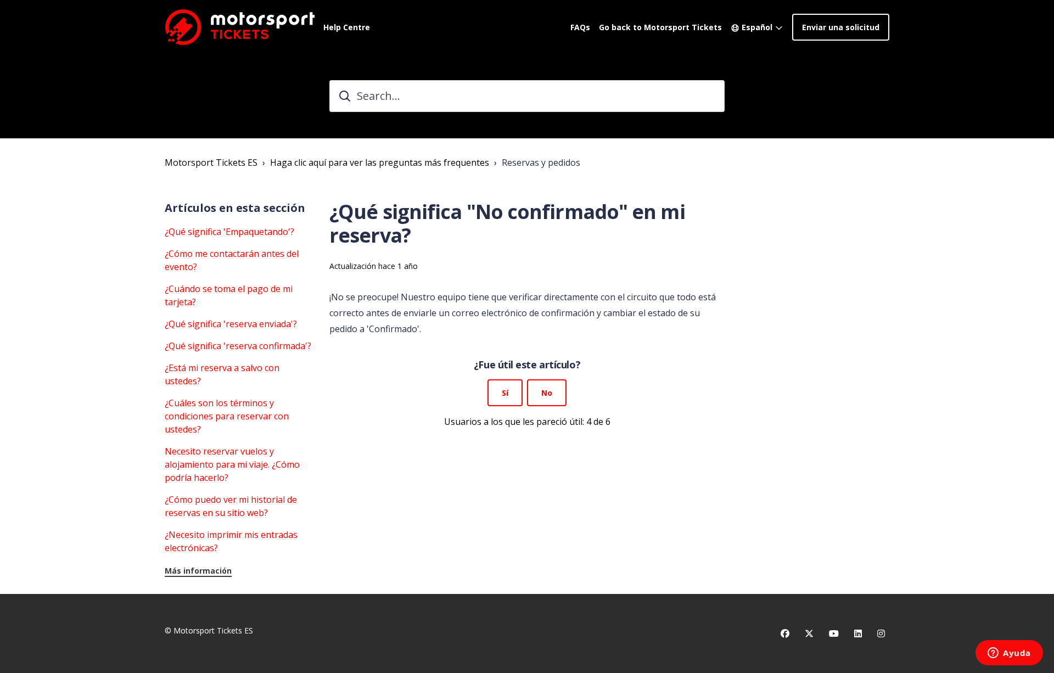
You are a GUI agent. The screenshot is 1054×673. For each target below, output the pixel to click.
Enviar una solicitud (840, 27)
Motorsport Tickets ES (211, 162)
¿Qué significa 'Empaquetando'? (229, 232)
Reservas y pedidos (541, 162)
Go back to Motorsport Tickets (660, 27)
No (546, 393)
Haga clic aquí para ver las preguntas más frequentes (379, 162)
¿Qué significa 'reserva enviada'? (231, 324)
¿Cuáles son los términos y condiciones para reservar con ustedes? (227, 416)
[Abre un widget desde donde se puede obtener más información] (1009, 654)
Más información (198, 570)
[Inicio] (240, 27)
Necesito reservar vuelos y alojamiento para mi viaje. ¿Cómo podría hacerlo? (232, 464)
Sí (505, 393)
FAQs (580, 27)
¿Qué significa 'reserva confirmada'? (238, 346)
